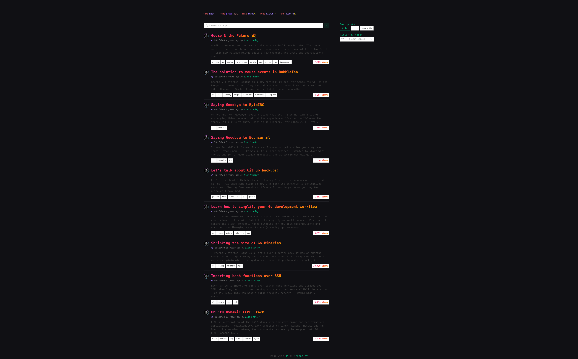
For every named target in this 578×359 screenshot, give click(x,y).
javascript (241, 62)
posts (229, 14)
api (260, 62)
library (227, 95)
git (244, 197)
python (215, 62)
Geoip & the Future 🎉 (233, 36)
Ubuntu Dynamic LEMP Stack (237, 312)
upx (248, 233)
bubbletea (259, 95)
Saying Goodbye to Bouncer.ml (240, 137)
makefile (239, 233)
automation (234, 197)
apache (247, 339)
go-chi (253, 62)
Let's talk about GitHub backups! (245, 170)
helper (237, 95)
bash (224, 197)
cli (219, 95)
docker (230, 62)
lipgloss (271, 95)
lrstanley (301, 355)
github (269, 14)
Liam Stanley (251, 40)
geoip (268, 62)
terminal (247, 95)
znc (230, 160)
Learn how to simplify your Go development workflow (264, 207)
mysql (256, 339)
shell (220, 233)
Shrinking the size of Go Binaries (246, 243)
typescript (285, 62)
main (211, 14)
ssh (235, 302)
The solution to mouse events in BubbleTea (254, 72)
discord (289, 14)
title (355, 28)
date (347, 28)
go (223, 62)
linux (238, 339)
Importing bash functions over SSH (246, 276)
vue (275, 62)
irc (213, 128)
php (231, 339)
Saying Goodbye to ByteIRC (237, 105)
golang (229, 233)
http (214, 339)
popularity (366, 28)
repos (251, 14)
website (222, 128)
